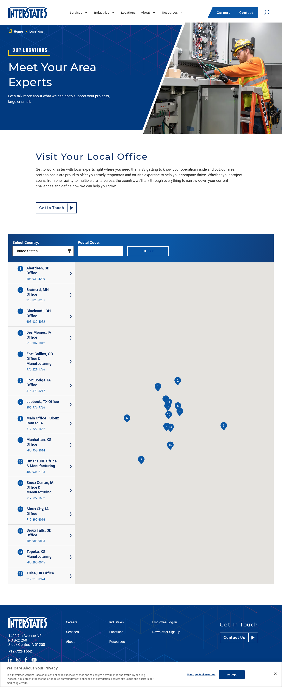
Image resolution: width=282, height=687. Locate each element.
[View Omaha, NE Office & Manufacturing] (67, 466)
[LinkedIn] (10, 659)
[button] (158, 387)
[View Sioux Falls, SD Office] (67, 535)
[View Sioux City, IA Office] (67, 514)
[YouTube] (34, 659)
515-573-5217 (35, 391)
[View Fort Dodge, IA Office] (67, 385)
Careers (224, 13)
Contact (246, 13)
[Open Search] (266, 12)
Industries (101, 12)
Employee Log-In (164, 622)
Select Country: (25, 242)
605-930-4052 (35, 321)
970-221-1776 (35, 369)
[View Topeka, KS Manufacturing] (67, 557)
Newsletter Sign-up (166, 632)
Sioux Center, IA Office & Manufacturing (39, 487)
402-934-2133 (35, 472)
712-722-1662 (35, 429)
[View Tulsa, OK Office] (67, 576)
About (145, 12)
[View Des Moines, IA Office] (67, 338)
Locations (128, 12)
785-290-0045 (35, 562)
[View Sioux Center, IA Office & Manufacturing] (67, 490)
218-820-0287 (35, 300)
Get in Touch (51, 208)
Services (76, 12)
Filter (148, 251)
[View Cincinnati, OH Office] (67, 316)
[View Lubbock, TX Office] (67, 404)
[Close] (275, 673)
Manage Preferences (201, 674)
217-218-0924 (35, 579)
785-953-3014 (35, 450)
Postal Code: (89, 242)
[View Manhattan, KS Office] (67, 445)
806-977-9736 (35, 407)
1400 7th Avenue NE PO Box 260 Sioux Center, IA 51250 (26, 640)
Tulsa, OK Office (40, 573)
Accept (232, 674)
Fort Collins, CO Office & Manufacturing (39, 359)
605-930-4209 (35, 279)
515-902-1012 (35, 343)
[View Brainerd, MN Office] (67, 295)
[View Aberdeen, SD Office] (67, 273)
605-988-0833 (35, 541)
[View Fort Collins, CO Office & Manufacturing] (67, 362)
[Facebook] (25, 659)
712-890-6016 (35, 519)
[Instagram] (18, 659)
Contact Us (234, 637)
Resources (170, 12)
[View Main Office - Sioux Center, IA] (67, 423)
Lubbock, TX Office (42, 401)
